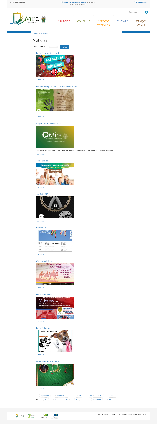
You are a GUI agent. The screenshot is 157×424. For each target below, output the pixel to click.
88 (112, 395)
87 (101, 395)
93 (77, 399)
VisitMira (122, 21)
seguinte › (97, 399)
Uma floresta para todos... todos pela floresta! (57, 87)
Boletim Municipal (79, 2)
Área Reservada (140, 2)
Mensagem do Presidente (47, 362)
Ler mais (40, 80)
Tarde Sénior (42, 161)
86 (91, 395)
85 (80, 395)
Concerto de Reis (44, 261)
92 (67, 399)
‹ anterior (60, 395)
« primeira (45, 395)
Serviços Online (141, 23)
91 (56, 399)
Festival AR (41, 228)
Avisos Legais (103, 414)
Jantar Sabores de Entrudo (48, 53)
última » (112, 399)
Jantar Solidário (43, 328)
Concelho (84, 21)
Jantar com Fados (44, 295)
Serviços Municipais (103, 23)
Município (64, 21)
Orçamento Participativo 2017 (50, 124)
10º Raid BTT (42, 194)
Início (36, 34)
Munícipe (44, 34)
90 (46, 399)
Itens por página (41, 46)
